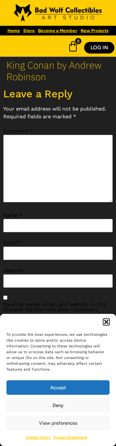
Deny (58, 405)
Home (13, 31)
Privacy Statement (70, 437)
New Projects (95, 31)
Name (12, 215)
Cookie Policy (38, 437)
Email (12, 243)
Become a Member (57, 31)
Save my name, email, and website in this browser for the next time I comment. (54, 307)
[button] (106, 322)
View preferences (58, 423)
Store (29, 31)
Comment (18, 131)
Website (13, 270)
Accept (58, 388)
